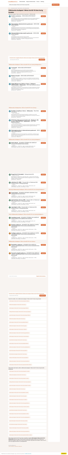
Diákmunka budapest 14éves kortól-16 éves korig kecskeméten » (19, 361)
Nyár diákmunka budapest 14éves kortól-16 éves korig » (18, 339)
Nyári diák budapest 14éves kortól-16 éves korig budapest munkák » (20, 385)
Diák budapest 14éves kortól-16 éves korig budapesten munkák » (19, 371)
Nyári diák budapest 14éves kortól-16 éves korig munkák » (18, 420)
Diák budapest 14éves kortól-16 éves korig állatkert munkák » (18, 392)
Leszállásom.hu (12, 1)
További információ (28, 453)
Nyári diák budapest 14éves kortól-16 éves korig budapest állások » (19, 315)
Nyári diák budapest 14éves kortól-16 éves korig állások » (18, 350)
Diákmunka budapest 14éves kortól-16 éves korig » (22, 241)
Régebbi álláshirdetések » (41, 276)
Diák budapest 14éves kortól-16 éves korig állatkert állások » (18, 322)
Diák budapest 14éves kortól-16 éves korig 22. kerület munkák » (19, 406)
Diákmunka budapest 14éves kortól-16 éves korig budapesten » (25, 64)
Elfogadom (64, 453)
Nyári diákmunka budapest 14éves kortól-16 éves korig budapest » (26, 214)
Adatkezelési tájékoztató (18, 446)
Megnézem (43, 16)
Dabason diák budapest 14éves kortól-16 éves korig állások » (18, 357)
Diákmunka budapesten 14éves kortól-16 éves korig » (23, 107)
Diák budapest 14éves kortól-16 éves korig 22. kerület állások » (19, 336)
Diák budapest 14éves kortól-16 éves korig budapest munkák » (19, 378)
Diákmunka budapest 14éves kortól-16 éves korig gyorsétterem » (19, 332)
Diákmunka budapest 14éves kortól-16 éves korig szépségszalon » (19, 417)
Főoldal (9, 8)
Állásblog (42, 1)
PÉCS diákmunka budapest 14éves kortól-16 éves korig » (18, 354)
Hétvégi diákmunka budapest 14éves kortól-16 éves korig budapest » (27, 189)
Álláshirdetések (22, 1)
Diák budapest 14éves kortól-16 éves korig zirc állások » (18, 329)
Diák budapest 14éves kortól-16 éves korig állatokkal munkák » (19, 413)
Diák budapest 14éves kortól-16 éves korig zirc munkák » (18, 399)
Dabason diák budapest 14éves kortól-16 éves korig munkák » (18, 427)
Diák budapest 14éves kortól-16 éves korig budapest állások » (18, 308)
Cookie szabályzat (11, 446)
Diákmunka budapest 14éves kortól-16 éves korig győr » (18, 325)
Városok (37, 1)
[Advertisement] (27, 48)
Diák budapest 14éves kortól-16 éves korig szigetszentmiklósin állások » (20, 364)
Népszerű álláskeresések (30, 1)
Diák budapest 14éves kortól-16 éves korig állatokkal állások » (18, 343)
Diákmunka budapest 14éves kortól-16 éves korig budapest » (25, 139)
